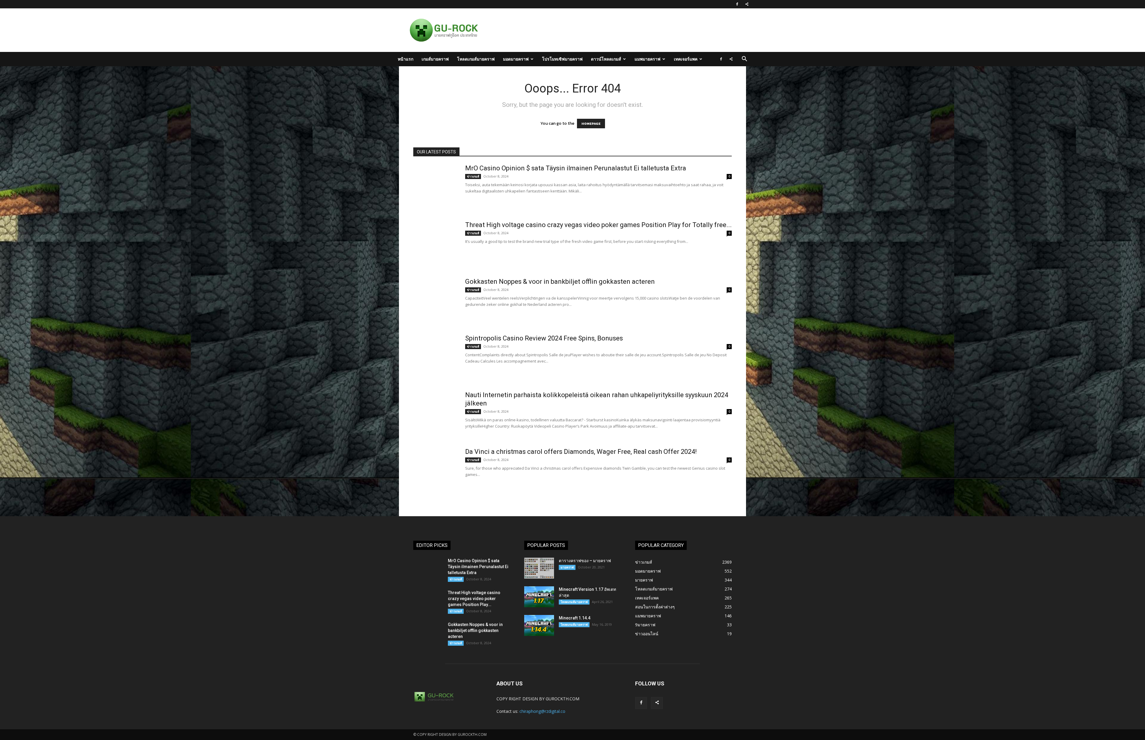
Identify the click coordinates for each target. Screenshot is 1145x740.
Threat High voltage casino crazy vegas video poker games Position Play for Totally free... (598, 225)
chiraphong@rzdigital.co (542, 711)
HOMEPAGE (591, 123)
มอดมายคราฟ (516, 59)
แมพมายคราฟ (647, 59)
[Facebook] (737, 4)
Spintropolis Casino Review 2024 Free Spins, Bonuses (544, 338)
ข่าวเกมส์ (473, 176)
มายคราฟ (567, 567)
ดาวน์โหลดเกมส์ (606, 59)
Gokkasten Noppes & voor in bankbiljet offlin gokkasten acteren (560, 281)
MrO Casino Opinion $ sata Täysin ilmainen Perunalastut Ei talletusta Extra (575, 168)
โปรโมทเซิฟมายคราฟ (562, 59)
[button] (744, 59)
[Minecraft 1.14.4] (539, 625)
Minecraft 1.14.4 (574, 618)
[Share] (746, 4)
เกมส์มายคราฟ (435, 59)
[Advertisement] (603, 30)
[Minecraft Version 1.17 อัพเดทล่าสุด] (539, 596)
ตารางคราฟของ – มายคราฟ (585, 560)
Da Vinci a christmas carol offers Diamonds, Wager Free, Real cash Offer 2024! (581, 451)
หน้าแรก (405, 59)
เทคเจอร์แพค (685, 59)
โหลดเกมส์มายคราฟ (476, 59)
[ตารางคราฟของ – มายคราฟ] (539, 568)
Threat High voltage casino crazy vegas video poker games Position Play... (474, 598)
